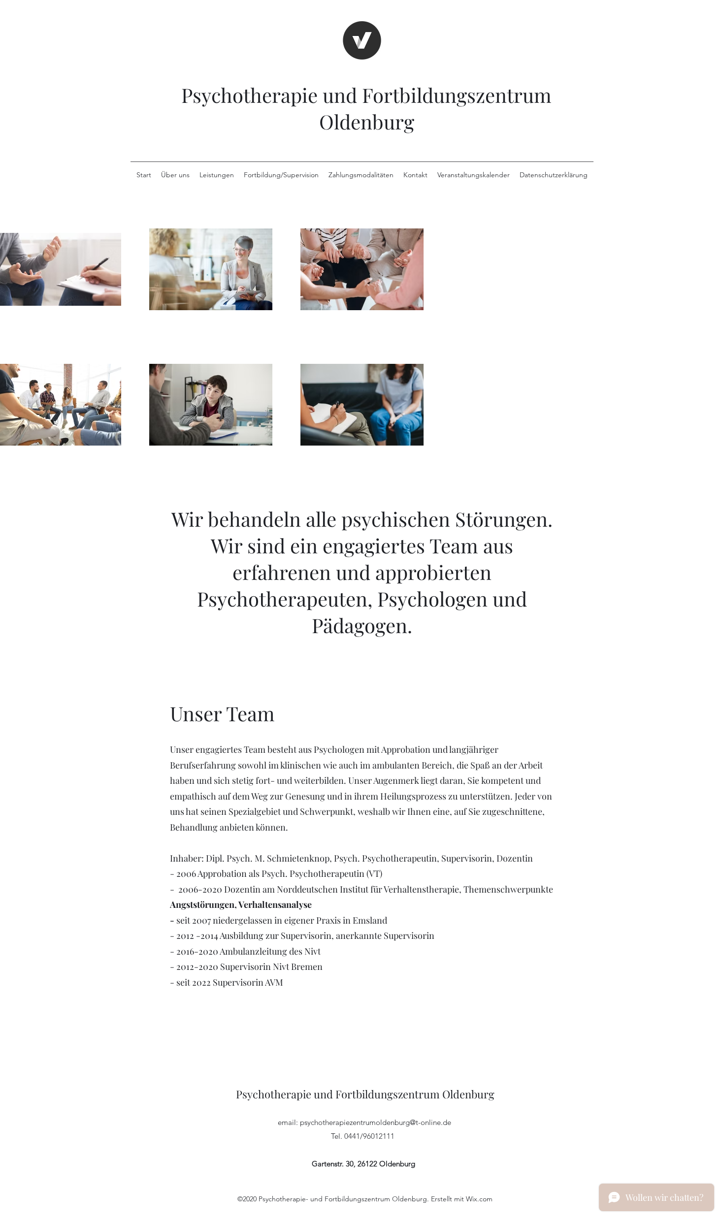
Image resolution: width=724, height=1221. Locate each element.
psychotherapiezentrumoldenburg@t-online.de (375, 1122)
